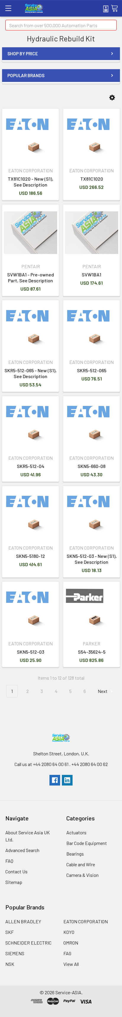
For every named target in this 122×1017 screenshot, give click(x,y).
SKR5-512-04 (30, 466)
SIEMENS (14, 953)
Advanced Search (22, 850)
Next (103, 691)
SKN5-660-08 (91, 466)
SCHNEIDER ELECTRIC (28, 942)
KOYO (68, 932)
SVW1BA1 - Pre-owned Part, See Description (30, 277)
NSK (9, 964)
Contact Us (16, 871)
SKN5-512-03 (30, 652)
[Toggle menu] (8, 8)
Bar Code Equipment (86, 843)
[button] (112, 98)
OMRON (70, 942)
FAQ (9, 861)
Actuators (76, 832)
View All (71, 964)
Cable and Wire (80, 864)
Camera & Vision (82, 875)
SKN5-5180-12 (30, 556)
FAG (67, 953)
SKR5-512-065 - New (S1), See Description (30, 373)
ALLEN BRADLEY (23, 921)
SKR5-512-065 (91, 370)
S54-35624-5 (91, 652)
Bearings (75, 853)
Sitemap (13, 882)
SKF (9, 932)
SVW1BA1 (91, 274)
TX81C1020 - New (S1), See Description (30, 181)
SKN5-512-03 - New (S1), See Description (92, 559)
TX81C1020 (91, 179)
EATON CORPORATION (85, 921)
